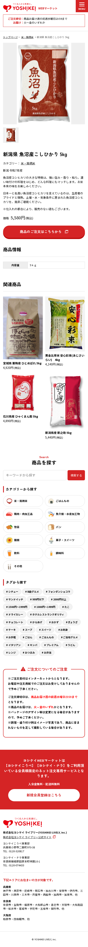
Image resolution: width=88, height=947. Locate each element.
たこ (66, 607)
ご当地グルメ (70, 637)
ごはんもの (48, 637)
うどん (71, 645)
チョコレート (15, 622)
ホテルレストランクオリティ (48, 614)
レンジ (12, 652)
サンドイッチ (15, 599)
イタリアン (14, 645)
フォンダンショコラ (59, 591)
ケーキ (12, 629)
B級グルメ (33, 591)
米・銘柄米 (27, 37)
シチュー (13, 591)
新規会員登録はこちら (44, 795)
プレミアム (52, 645)
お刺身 (64, 629)
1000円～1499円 (45, 607)
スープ (28, 629)
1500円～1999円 (17, 607)
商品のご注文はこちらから (41, 231)
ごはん (28, 637)
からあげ (37, 622)
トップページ (10, 37)
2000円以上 (59, 599)
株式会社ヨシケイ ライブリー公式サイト (27, 837)
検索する (76, 475)
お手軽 (12, 637)
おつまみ (30, 652)
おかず (55, 622)
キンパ (33, 645)
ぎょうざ (73, 622)
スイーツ (46, 629)
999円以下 (38, 599)
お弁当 (47, 652)
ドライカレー (15, 614)
